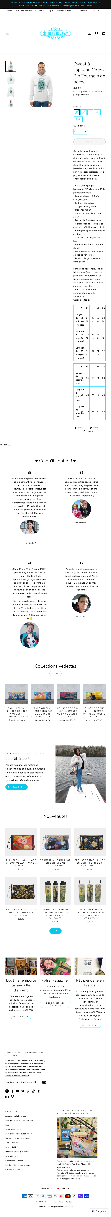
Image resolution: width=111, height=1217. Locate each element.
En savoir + (16, 787)
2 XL (78, 119)
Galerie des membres (23, 11)
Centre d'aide (11, 1111)
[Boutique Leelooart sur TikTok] (33, 1091)
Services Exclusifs (13, 1129)
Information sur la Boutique (17, 1152)
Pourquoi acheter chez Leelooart (19, 1120)
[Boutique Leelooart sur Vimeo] (12, 1096)
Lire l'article (21, 1016)
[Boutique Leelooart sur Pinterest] (28, 1091)
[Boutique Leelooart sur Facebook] (12, 1091)
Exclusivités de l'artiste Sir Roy (18, 1134)
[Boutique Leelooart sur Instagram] (7, 1091)
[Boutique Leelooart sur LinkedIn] (7, 1096)
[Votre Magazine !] (55, 966)
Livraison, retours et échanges (18, 1138)
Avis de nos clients (13, 1143)
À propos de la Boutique (15, 1116)
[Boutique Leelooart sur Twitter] (23, 1091)
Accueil (8, 11)
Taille (77, 107)
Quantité (79, 126)
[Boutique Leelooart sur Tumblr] (38, 1091)
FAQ (7, 1125)
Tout (55, 673)
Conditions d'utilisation (15, 1161)
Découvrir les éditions (55, 1004)
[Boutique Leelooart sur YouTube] (17, 1091)
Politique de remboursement (17, 1165)
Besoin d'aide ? (11, 1147)
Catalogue (39, 11)
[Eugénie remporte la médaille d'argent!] (21, 966)
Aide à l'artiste (11, 1156)
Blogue (50, 11)
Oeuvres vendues (63, 11)
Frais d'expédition (81, 91)
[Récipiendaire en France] (90, 966)
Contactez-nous (12, 1169)
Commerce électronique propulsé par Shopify (56, 1207)
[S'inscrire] (44, 1082)
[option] (55, 4)
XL (97, 112)
